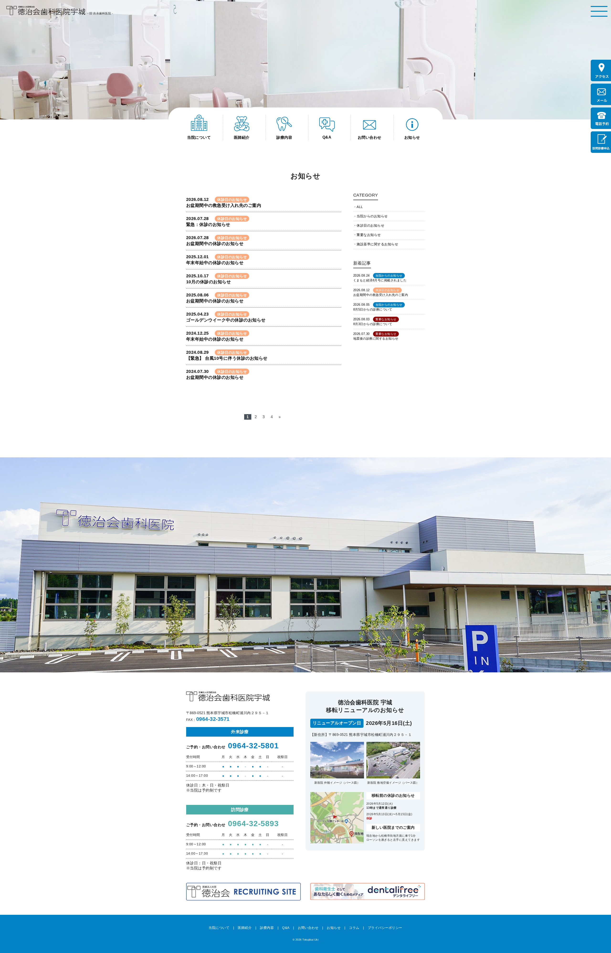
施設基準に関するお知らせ (377, 244)
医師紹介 (245, 928)
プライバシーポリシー (385, 928)
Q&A (285, 928)
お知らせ (334, 928)
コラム (354, 928)
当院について (219, 928)
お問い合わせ (308, 928)
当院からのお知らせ (372, 216)
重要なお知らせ (369, 235)
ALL (360, 207)
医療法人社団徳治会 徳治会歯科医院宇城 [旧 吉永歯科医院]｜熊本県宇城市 (45, 10)
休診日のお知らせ (370, 225)
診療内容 (267, 928)
